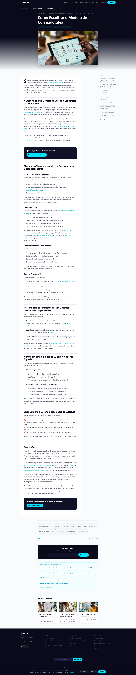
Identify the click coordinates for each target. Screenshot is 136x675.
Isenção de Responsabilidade (102, 643)
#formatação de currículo (57, 531)
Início (21, 8)
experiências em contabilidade (62, 439)
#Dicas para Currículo (83, 531)
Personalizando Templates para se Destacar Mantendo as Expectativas (107, 106)
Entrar (104, 2)
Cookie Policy (71, 672)
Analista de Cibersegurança (72, 574)
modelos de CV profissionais (33, 180)
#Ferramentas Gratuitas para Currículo (72, 526)
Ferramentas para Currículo (45, 27)
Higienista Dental (87, 567)
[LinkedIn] (21, 641)
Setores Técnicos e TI (106, 102)
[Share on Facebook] (96, 538)
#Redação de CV (92, 524)
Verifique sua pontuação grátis (36, 155)
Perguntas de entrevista (76, 638)
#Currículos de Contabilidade (45, 524)
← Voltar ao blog (42, 538)
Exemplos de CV (74, 636)
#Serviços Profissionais (68, 529)
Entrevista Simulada (50, 638)
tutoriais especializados (43, 235)
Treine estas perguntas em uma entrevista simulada (54, 583)
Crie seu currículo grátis (34, 505)
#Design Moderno (57, 529)
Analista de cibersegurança (72, 567)
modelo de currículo (56, 83)
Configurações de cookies (68, 667)
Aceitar (102, 671)
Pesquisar (87, 2)
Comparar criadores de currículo (78, 641)
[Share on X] (89, 538)
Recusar (93, 671)
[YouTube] (31, 641)
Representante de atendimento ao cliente (52, 567)
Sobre (95, 648)
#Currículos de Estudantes (58, 534)
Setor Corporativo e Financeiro (106, 91)
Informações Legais (99, 651)
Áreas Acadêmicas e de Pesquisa (107, 98)
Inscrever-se (83, 555)
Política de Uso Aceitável (100, 646)
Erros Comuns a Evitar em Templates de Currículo (107, 116)
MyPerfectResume (45, 580)
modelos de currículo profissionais (35, 470)
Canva (61, 580)
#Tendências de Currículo (44, 534)
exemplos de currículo (33, 297)
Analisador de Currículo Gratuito (53, 645)
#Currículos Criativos (81, 524)
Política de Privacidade (100, 636)
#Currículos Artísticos (58, 524)
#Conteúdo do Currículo (81, 529)
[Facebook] (24, 641)
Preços (76, 2)
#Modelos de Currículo (70, 531)
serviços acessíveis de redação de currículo (38, 465)
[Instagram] (27, 641)
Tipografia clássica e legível (35, 190)
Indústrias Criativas (106, 95)
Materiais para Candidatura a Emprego (62, 27)
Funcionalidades (68, 2)
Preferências (83, 671)
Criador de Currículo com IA (52, 636)
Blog (81, 2)
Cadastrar (111, 2)
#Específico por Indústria (89, 526)
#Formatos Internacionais (44, 529)
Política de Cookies (99, 641)
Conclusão (102, 120)
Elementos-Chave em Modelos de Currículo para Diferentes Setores (108, 86)
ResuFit (27, 398)
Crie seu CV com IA (46, 587)
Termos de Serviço (99, 638)
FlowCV (55, 580)
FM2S (52, 332)
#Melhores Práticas (70, 524)
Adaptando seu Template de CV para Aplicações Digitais (107, 111)
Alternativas (73, 643)
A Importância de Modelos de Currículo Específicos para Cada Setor (108, 80)
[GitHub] (34, 641)
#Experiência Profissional (72, 534)
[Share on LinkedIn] (93, 538)
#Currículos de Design (43, 526)
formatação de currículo (32, 112)
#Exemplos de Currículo (44, 531)
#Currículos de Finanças (56, 526)
